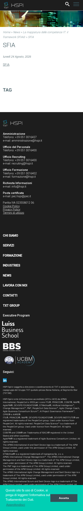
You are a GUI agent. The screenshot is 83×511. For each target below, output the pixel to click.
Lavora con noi (15, 285)
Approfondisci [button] (15, 505)
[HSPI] (13, 5)
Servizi (8, 245)
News (16, 32)
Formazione (12, 255)
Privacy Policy (11, 209)
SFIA (6, 65)
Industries (11, 265)
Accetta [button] (64, 498)
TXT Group (11, 305)
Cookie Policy (11, 206)
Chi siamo (10, 235)
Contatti (10, 295)
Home (6, 32)
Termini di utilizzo (13, 212)
